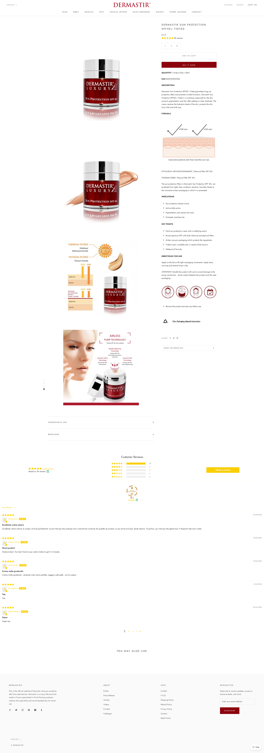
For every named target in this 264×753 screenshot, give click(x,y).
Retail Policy (166, 718)
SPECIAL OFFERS (118, 12)
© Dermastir (17, 745)
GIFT (102, 12)
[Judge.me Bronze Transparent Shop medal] (132, 491)
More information (173, 348)
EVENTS (160, 12)
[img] (8, 515)
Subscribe (229, 710)
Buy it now (189, 65)
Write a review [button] (222, 470)
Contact (164, 691)
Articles (106, 700)
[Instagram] (23, 709)
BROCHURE (53, 434)
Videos (106, 704)
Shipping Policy (167, 700)
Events (105, 691)
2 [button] (128, 631)
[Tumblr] (41, 709)
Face (65, 12)
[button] (168, 38)
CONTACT (197, 12)
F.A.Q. (163, 695)
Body (76, 12)
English (10, 5)
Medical (89, 12)
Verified (131, 500)
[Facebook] (170, 338)
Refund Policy (166, 704)
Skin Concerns (141, 12)
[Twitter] (174, 338)
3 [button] (133, 631)
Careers (164, 713)
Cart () (252, 5)
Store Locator (178, 12)
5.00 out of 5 (48, 468)
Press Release (109, 695)
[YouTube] (35, 709)
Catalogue (107, 713)
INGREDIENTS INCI (57, 422)
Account (228, 5)
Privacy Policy (166, 709)
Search (240, 5)
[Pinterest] (177, 338)
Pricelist (106, 709)
